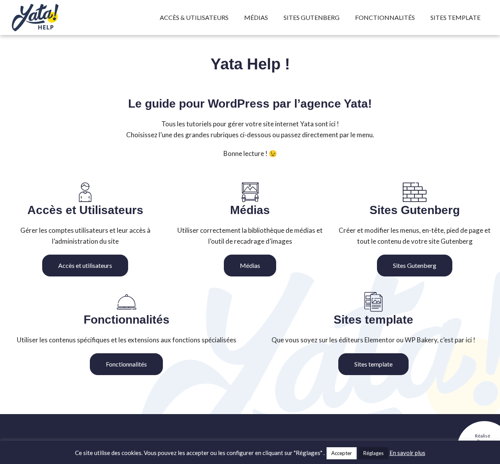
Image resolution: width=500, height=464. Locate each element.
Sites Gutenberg (311, 17)
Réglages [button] (373, 453)
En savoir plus (407, 452)
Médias (256, 17)
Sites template (455, 17)
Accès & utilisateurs (194, 17)
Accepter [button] (341, 453)
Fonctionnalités (385, 17)
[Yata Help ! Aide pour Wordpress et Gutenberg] (51, 17)
